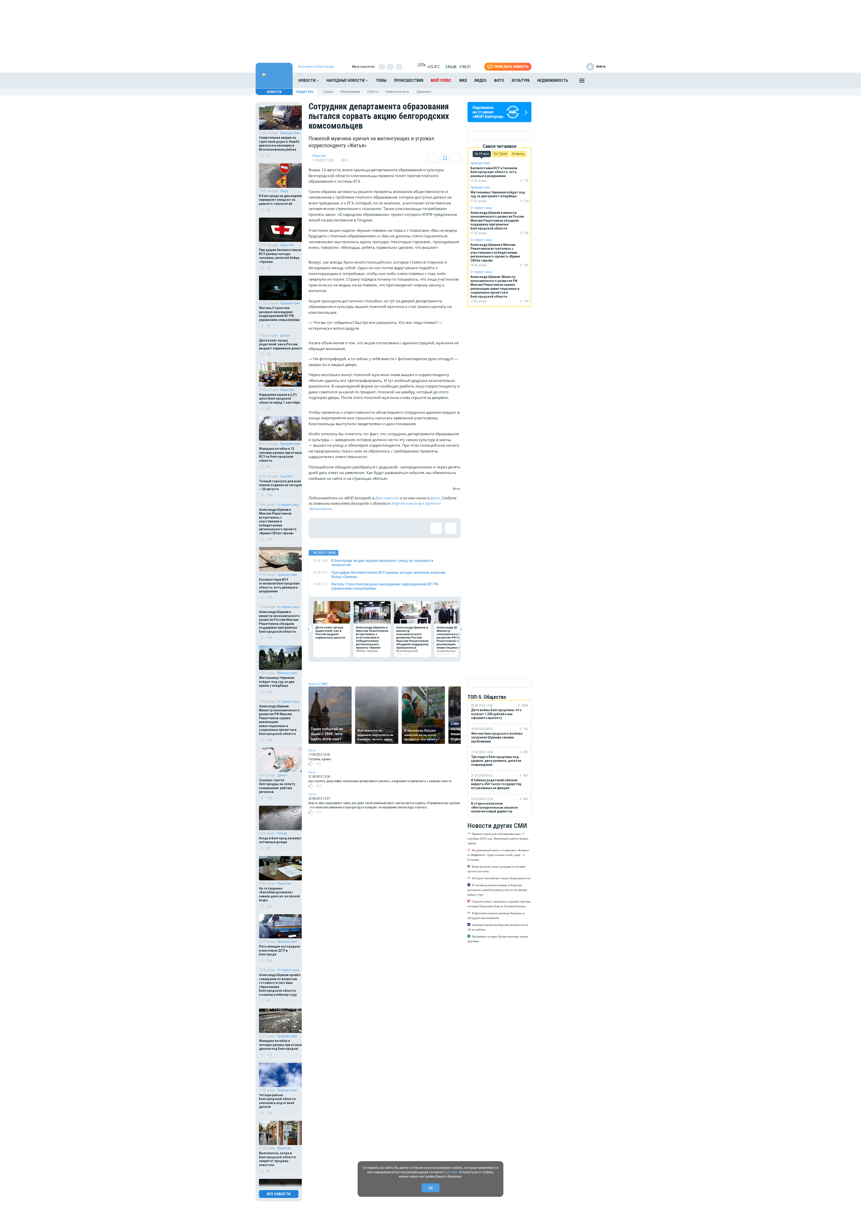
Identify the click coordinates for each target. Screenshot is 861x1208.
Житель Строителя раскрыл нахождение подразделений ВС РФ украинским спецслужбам (279, 314)
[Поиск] (597, 80)
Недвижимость (552, 80)
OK (430, 1188)
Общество (305, 92)
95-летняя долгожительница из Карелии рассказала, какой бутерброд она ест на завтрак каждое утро (497, 889)
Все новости (279, 1194)
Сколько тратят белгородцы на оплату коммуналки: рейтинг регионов (277, 786)
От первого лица (288, 505)
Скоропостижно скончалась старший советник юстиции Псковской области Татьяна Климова (499, 904)
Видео (480, 80)
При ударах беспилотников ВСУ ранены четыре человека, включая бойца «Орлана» (280, 256)
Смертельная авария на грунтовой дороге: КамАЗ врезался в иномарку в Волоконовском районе (279, 143)
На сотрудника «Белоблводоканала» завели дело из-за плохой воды (279, 894)
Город (284, 191)
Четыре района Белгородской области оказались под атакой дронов (277, 1101)
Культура (521, 80)
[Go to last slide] (309, 629)
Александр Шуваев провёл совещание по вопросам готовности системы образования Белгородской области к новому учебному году (279, 984)
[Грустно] (377, 528)
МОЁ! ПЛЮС (441, 80)
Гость (312, 750)
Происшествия (408, 80)
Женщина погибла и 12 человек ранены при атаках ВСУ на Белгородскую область (280, 454)
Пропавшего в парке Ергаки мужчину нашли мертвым (497, 939)
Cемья (328, 91)
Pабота (372, 91)
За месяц (518, 154)
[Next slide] (461, 629)
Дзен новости (387, 498)
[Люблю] (347, 528)
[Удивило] (362, 528)
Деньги (285, 335)
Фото (499, 80)
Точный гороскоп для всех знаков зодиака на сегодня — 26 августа (280, 485)
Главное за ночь (397, 91)
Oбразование (350, 91)
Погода (282, 833)
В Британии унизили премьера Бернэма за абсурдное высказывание (495, 915)
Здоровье (423, 91)
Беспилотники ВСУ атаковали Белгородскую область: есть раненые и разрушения (279, 585)
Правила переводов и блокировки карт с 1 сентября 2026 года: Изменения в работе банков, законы (498, 838)
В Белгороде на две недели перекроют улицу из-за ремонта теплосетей (280, 200)
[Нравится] (318, 528)
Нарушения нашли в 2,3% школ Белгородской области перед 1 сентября (279, 398)
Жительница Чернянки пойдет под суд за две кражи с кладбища (276, 681)
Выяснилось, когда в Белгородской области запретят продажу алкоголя (277, 1159)
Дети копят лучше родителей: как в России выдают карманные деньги (280, 344)
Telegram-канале (404, 503)
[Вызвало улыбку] (333, 528)
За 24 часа (482, 154)
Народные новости (345, 80)
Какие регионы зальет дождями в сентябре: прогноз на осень (496, 869)
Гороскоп (286, 476)
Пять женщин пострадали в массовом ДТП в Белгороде (279, 950)
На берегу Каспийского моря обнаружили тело (501, 878)
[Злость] (391, 528)
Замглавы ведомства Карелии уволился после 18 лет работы (497, 927)
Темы (381, 80)
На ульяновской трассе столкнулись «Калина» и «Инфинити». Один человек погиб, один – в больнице (498, 855)
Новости (307, 80)
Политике (451, 1172)
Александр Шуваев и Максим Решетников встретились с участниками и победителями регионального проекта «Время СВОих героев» (277, 521)
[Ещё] (582, 81)
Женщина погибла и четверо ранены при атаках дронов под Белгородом (280, 1044)
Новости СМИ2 (318, 684)
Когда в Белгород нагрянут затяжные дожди (280, 840)
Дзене (435, 498)
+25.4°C (433, 66)
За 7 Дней (500, 154)
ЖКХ (463, 80)
